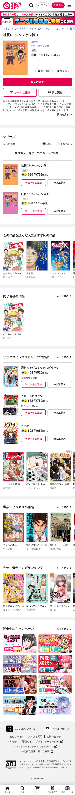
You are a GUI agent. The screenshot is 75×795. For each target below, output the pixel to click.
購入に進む (37, 82)
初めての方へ (16, 736)
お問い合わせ (54, 736)
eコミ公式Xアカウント (23, 729)
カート (37, 792)
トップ (7, 792)
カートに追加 (22, 92)
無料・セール (67, 792)
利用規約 (26, 741)
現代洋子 (35, 42)
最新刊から (66, 144)
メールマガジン (61, 728)
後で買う (64, 71)
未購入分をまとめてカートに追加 (38, 153)
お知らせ (12, 741)
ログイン (42, 5)
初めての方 (52, 792)
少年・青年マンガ (40, 45)
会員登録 (58, 5)
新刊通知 (45, 71)
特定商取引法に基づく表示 (37, 751)
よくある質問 (35, 736)
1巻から (50, 144)
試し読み (57, 92)
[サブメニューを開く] (69, 5)
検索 (22, 792)
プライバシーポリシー (49, 741)
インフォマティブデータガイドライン (33, 746)
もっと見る (62, 296)
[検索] (31, 5)
